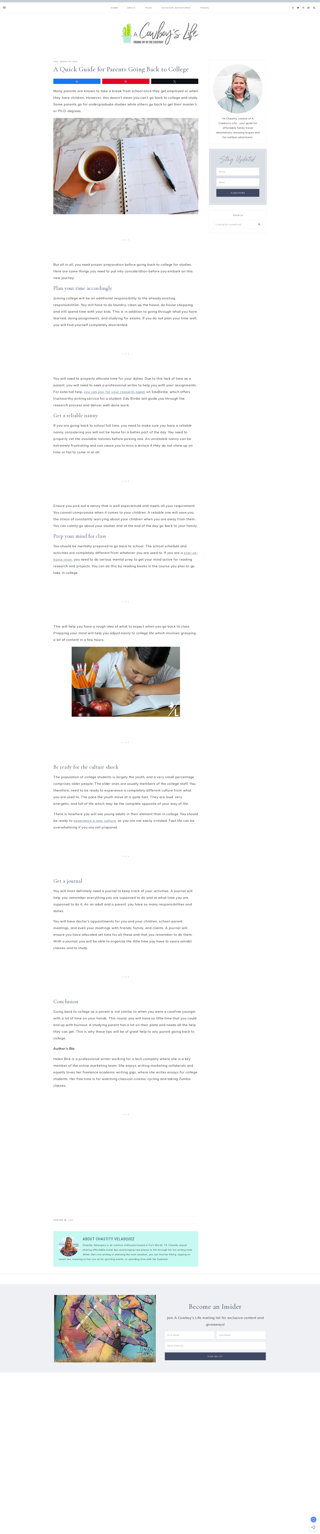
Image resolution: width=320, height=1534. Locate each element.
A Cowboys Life (160, 32)
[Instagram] (309, 3)
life (55, 61)
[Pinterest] (304, 3)
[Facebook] (294, 3)
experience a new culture (95, 820)
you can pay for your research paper (114, 392)
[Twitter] (299, 3)
